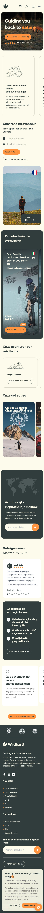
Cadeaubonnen (11, 833)
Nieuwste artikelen (12, 822)
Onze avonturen (11, 789)
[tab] (7, 594)
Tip (6, 829)
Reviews (8, 807)
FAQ (6, 804)
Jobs (7, 825)
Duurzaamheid (11, 792)
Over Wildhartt (11, 796)
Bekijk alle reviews (14, 590)
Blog (7, 800)
